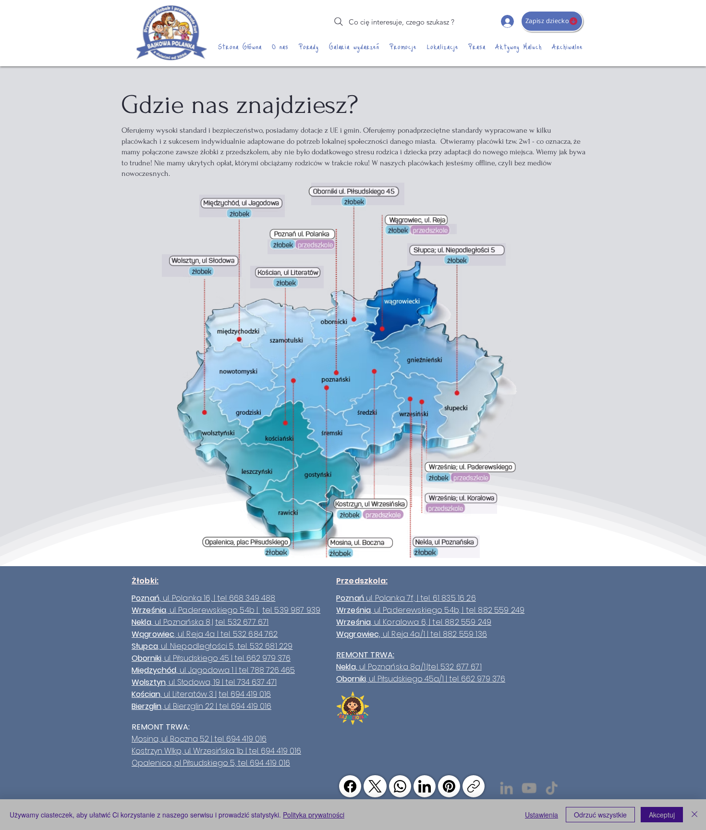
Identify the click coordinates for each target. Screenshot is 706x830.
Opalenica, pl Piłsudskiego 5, (185, 762)
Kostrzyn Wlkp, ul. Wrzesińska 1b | (190, 750)
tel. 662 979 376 (262, 658)
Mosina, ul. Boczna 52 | (173, 738)
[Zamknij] (694, 814)
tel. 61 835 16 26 (448, 598)
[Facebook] (350, 786)
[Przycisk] (357, 194)
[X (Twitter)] (375, 786)
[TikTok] (552, 788)
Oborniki (351, 678)
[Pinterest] (449, 786)
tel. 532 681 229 (265, 646)
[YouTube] (529, 788)
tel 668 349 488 (246, 598)
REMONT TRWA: (365, 654)
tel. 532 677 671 (242, 622)
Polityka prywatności (313, 814)
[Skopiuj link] (474, 786)
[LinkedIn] (425, 786)
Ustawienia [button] (541, 814)
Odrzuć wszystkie (600, 814)
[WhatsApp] (400, 786)
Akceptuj (662, 814)
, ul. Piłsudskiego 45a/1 (405, 678)
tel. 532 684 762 (249, 634)
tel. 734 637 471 (251, 682)
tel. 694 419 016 (245, 694)
